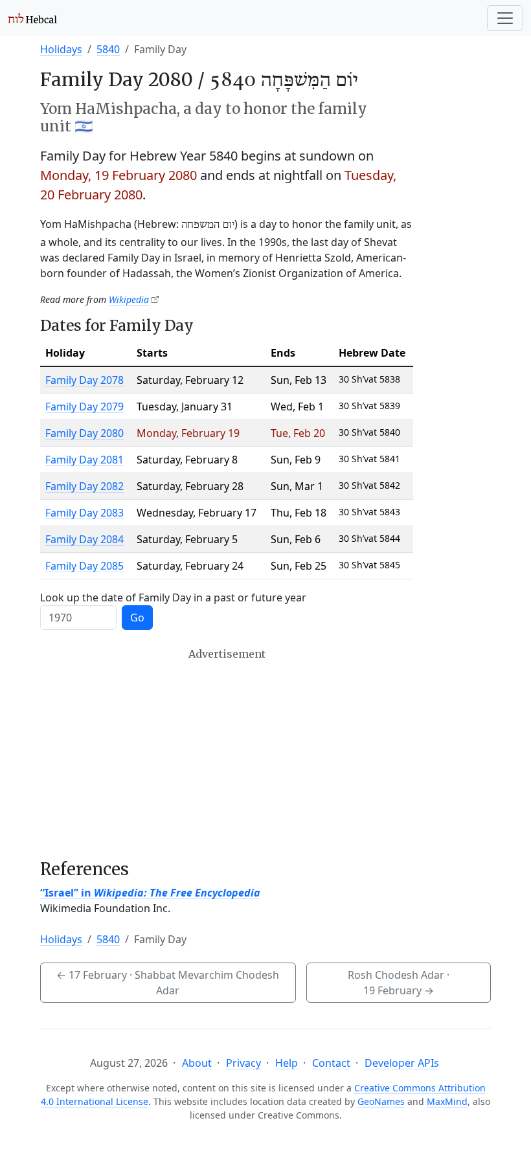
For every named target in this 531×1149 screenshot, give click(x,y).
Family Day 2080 (84, 433)
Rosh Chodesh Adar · (398, 983)
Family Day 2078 (84, 380)
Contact (331, 1063)
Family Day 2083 (84, 513)
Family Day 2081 (84, 459)
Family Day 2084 (84, 539)
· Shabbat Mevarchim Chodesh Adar (167, 983)
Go (137, 617)
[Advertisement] (226, 753)
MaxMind (447, 1101)
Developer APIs (402, 1063)
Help (286, 1063)
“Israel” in (150, 893)
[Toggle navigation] (505, 18)
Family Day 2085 (84, 566)
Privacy (243, 1063)
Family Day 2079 (84, 406)
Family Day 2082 (84, 486)
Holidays (61, 49)
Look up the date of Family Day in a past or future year (173, 597)
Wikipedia (129, 299)
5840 (108, 49)
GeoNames (381, 1101)
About (197, 1063)
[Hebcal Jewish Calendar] (33, 18)
